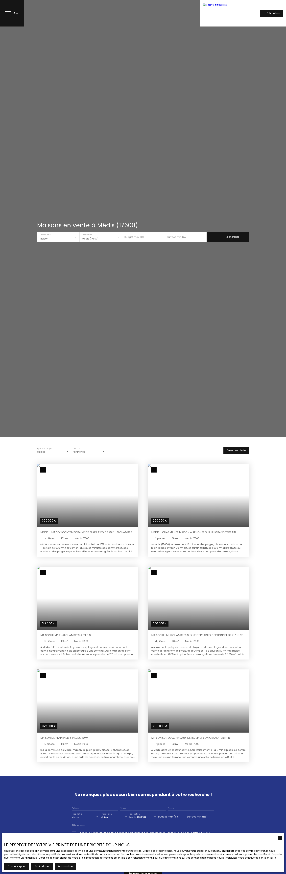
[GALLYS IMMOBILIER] (223, 13)
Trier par (76, 448)
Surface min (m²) (177, 237)
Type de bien (45, 235)
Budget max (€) (134, 237)
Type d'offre (77, 814)
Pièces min (78, 825)
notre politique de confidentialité (257, 857)
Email (171, 808)
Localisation (87, 235)
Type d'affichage (44, 448)
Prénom (76, 808)
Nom (123, 808)
